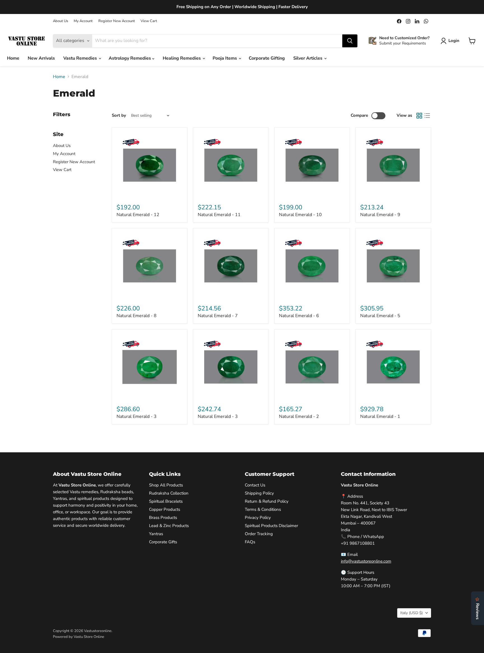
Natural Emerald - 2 (299, 416)
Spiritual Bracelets (166, 501)
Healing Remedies (182, 58)
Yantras (156, 534)
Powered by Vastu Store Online (78, 636)
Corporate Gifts (163, 542)
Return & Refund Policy (266, 501)
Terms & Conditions (263, 509)
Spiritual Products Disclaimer (271, 525)
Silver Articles (308, 58)
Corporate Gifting (267, 58)
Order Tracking (259, 534)
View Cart (149, 21)
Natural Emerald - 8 (137, 316)
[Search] (349, 40)
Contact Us (255, 485)
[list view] (427, 116)
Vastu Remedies (80, 58)
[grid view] (419, 116)
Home (13, 58)
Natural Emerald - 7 (218, 316)
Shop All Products (166, 485)
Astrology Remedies (130, 58)
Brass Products (163, 517)
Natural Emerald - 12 (138, 215)
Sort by (119, 115)
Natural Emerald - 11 (219, 215)
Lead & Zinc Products (169, 525)
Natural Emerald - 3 (137, 416)
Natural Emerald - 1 (380, 416)
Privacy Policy (258, 517)
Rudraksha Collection (169, 493)
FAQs (250, 542)
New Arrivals (41, 58)
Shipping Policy (259, 493)
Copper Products (164, 509)
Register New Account (116, 21)
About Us (60, 21)
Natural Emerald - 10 (300, 215)
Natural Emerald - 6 (299, 316)
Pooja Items (225, 58)
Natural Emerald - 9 (380, 215)
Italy (411, 612)
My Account (83, 21)
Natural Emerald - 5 (380, 316)
